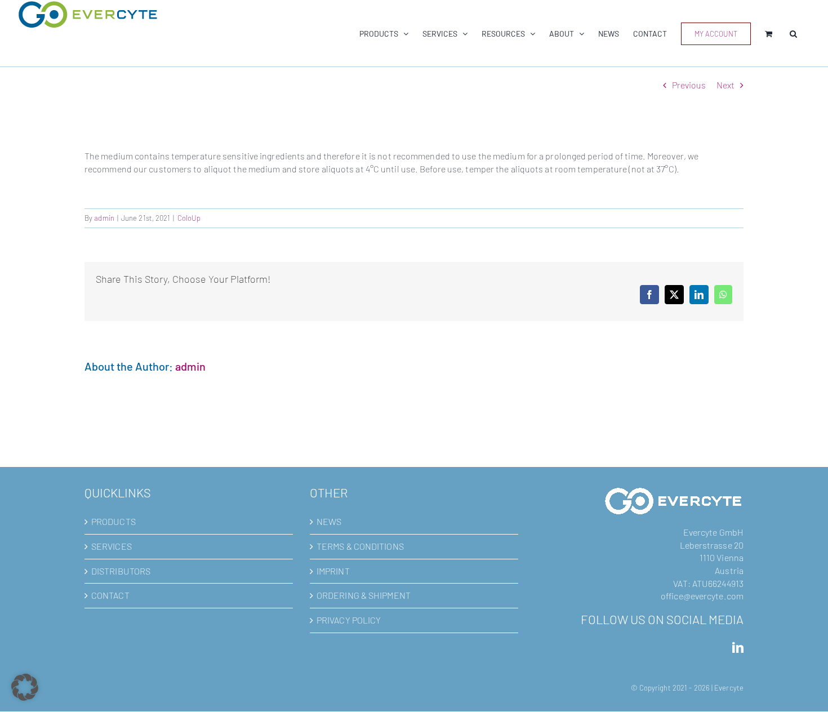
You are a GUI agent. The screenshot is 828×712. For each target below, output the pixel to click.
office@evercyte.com (702, 595)
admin (104, 217)
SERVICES (111, 546)
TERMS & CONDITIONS (360, 546)
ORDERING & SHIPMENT (364, 595)
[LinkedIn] (738, 647)
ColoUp (189, 217)
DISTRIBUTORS (120, 571)
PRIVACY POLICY (349, 620)
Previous (689, 84)
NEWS (329, 521)
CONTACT (110, 595)
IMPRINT (333, 571)
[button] (793, 33)
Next (725, 84)
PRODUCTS (113, 521)
